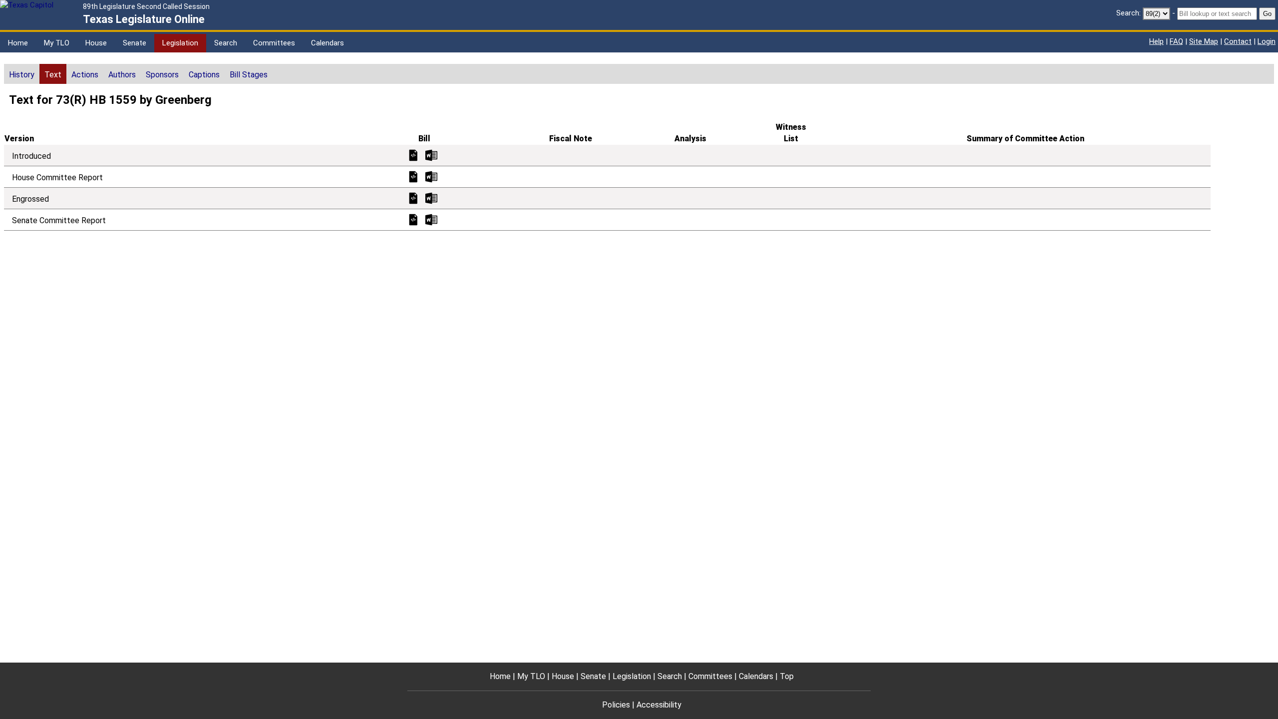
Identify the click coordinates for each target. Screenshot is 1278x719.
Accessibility (659, 705)
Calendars (327, 42)
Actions (84, 74)
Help (1156, 41)
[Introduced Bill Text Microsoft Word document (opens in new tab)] (431, 154)
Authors (122, 74)
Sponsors (162, 74)
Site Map (1203, 41)
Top (787, 676)
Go (1267, 13)
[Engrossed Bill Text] (413, 197)
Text (52, 74)
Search (225, 42)
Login (1267, 41)
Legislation (180, 42)
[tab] (21, 74)
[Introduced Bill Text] (413, 154)
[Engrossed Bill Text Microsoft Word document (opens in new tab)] (431, 197)
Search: (1128, 12)
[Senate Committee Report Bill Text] (413, 219)
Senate (134, 42)
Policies (616, 705)
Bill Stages (249, 74)
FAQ (1176, 41)
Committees (274, 42)
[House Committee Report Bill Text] (413, 176)
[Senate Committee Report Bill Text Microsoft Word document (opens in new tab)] (431, 219)
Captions (204, 74)
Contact (1238, 41)
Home (18, 42)
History (21, 74)
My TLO (56, 42)
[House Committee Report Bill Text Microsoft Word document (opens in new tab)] (431, 176)
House (96, 42)
